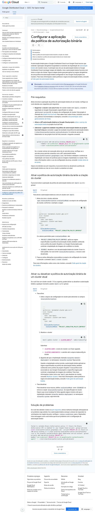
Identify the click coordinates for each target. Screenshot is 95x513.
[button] (12, 52)
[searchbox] (12, 17)
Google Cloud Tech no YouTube (84, 493)
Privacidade (41, 502)
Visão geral (5, 12)
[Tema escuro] (83, 139)
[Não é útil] (87, 30)
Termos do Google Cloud (64, 502)
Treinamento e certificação (65, 494)
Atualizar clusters (52, 376)
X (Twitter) (81, 485)
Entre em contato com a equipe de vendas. (34, 490)
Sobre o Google (31, 502)
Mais (26, 2)
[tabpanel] (60, 230)
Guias (14, 12)
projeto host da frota (49, 114)
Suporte (46, 482)
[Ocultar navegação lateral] (22, 510)
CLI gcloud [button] (44, 190)
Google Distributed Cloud (13, 8)
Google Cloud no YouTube (82, 488)
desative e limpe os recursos (46, 86)
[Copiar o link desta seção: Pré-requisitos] (47, 97)
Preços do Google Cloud (34, 482)
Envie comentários (81, 37)
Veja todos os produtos (34, 479)
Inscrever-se (72, 509)
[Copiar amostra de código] (86, 139)
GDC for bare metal (35, 8)
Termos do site (50, 502)
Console (62, 2)
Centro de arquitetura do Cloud (68, 490)
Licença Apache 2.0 (77, 463)
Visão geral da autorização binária (43, 79)
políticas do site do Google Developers (49, 464)
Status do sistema (49, 488)
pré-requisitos (56, 410)
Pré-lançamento (69, 84)
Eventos (80, 482)
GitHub (63, 479)
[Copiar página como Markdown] (39, 45)
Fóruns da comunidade (51, 479)
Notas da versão (49, 485)
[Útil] (84, 30)
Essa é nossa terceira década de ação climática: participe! (45, 505)
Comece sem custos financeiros (80, 8)
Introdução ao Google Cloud (67, 483)
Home (32, 30)
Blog (79, 479)
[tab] (35, 190)
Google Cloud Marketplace (31, 485)
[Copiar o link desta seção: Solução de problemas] (55, 405)
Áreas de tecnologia (42, 30)
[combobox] (46, 2)
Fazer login (89, 2)
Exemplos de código (67, 486)
